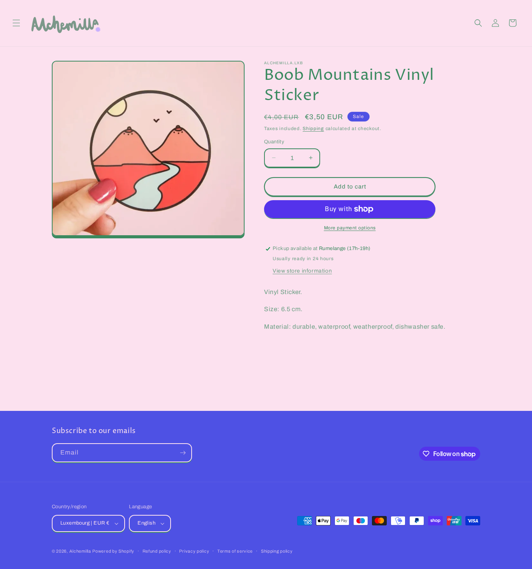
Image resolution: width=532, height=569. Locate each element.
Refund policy (157, 551)
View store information (302, 271)
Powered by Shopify (113, 551)
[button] (16, 23)
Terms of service (235, 551)
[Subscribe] (182, 452)
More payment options (350, 228)
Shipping (313, 128)
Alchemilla (80, 551)
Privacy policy (194, 551)
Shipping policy (277, 551)
